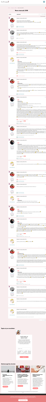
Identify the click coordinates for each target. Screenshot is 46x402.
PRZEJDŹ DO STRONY (23, 400)
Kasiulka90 (12, 292)
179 (43, 14)
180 (44, 14)
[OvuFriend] (5, 2)
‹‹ (39, 14)
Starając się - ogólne (14, 7)
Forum (9, 7)
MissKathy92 (12, 102)
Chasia (12, 47)
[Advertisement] (3, 19)
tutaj (18, 354)
